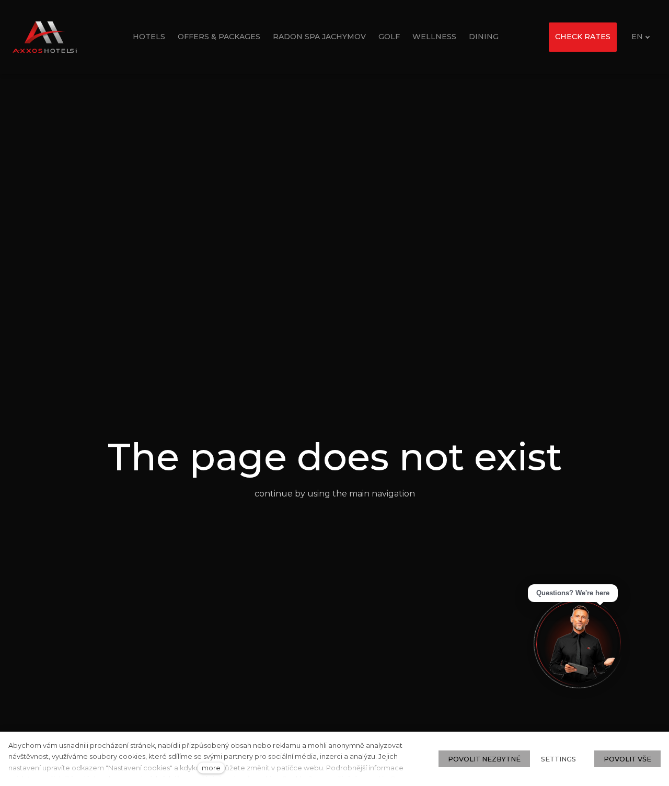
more (211, 768)
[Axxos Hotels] (45, 37)
